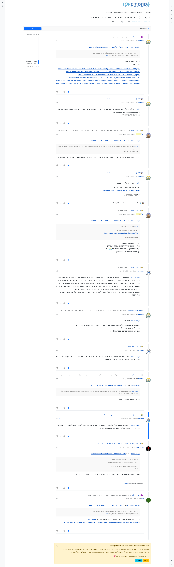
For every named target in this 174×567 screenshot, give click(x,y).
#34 (57, 499)
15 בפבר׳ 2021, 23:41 (128, 176)
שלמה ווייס (141, 271)
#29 (57, 314)
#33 (57, 447)
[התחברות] (2, 2)
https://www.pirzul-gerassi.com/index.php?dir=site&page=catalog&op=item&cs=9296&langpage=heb (102, 522)
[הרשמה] (2, 6)
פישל (139, 99)
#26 (57, 176)
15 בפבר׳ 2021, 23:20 (127, 40)
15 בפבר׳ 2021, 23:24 (125, 134)
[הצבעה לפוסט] (64, 92)
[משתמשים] (171, 14)
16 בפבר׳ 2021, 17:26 (127, 418)
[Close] (56, 545)
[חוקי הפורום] (171, 2)
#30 (57, 350)
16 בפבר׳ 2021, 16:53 (128, 314)
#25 (57, 134)
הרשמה (146, 560)
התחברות (139, 560)
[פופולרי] (171, 6)
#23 (57, 40)
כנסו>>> (126, 483)
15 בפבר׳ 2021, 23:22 (127, 102)
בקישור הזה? (92, 519)
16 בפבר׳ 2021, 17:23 (128, 379)
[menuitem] (2, 2)
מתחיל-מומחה (140, 447)
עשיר (142, 499)
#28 (57, 271)
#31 (57, 379)
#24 (57, 102)
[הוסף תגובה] (68, 91)
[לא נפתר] (171, 10)
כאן (106, 55)
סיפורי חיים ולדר (136, 37)
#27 (57, 214)
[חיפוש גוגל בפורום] (171, 18)
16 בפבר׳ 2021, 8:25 (128, 271)
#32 (57, 418)
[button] (171, 560)
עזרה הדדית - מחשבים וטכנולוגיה (141, 22)
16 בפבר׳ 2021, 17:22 (127, 350)
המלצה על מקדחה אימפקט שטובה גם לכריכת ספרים (105, 47)
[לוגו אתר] (136, 4)
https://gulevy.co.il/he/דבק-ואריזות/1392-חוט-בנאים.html (119, 190)
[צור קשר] (171, 22)
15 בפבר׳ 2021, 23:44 (125, 214)
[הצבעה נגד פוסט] (57, 92)
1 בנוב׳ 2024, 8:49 (131, 499)
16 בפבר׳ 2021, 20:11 (125, 447)
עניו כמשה (141, 40)
